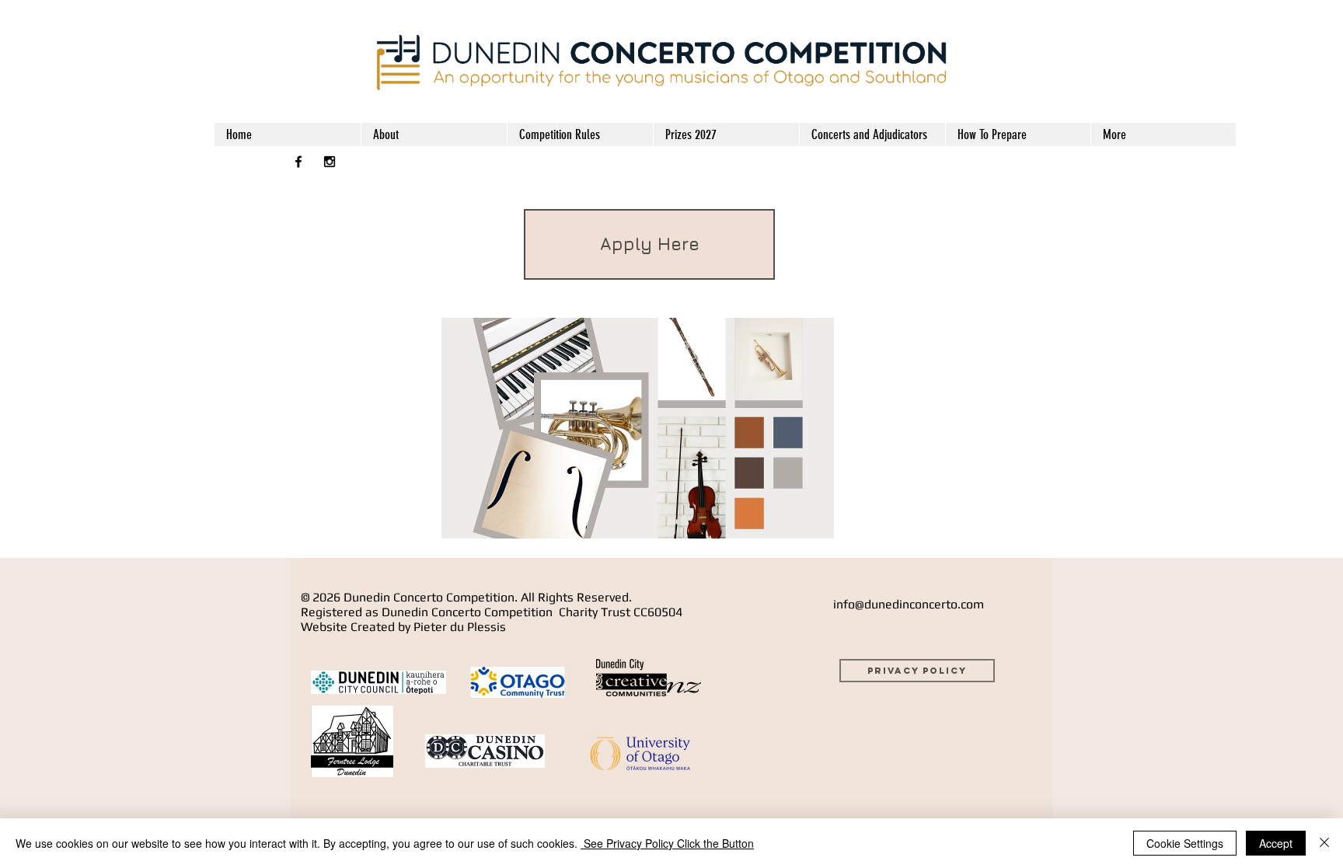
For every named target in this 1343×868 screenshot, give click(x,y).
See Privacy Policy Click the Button (667, 843)
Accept (1275, 843)
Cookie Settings (1184, 843)
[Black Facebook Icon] (298, 161)
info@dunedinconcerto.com (908, 604)
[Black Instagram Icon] (329, 161)
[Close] (1324, 843)
